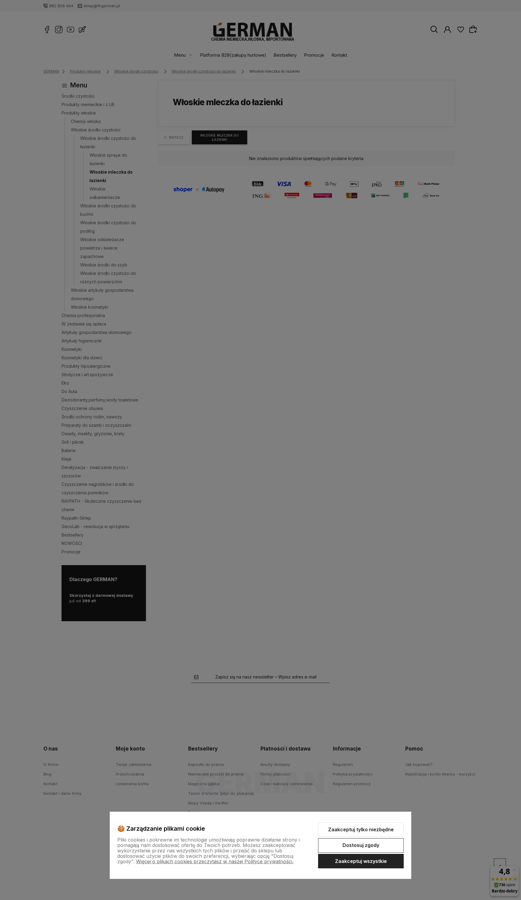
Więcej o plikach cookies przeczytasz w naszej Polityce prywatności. (214, 861)
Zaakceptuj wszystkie (361, 861)
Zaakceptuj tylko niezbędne (361, 829)
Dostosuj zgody (361, 845)
